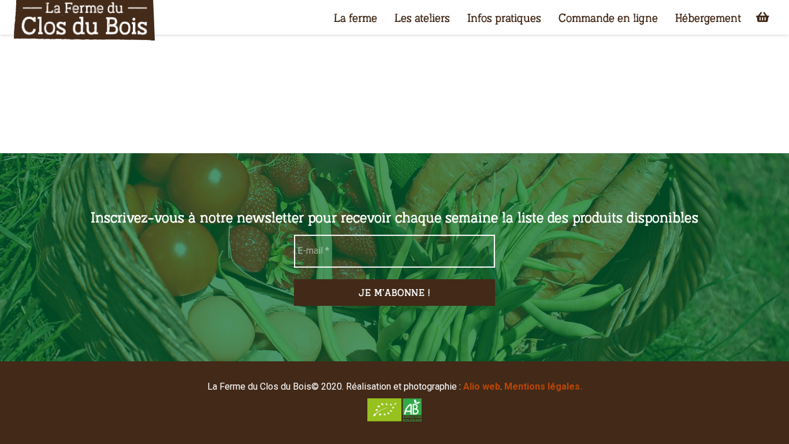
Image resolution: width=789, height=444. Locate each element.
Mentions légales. (543, 386)
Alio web (481, 386)
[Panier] (762, 17)
